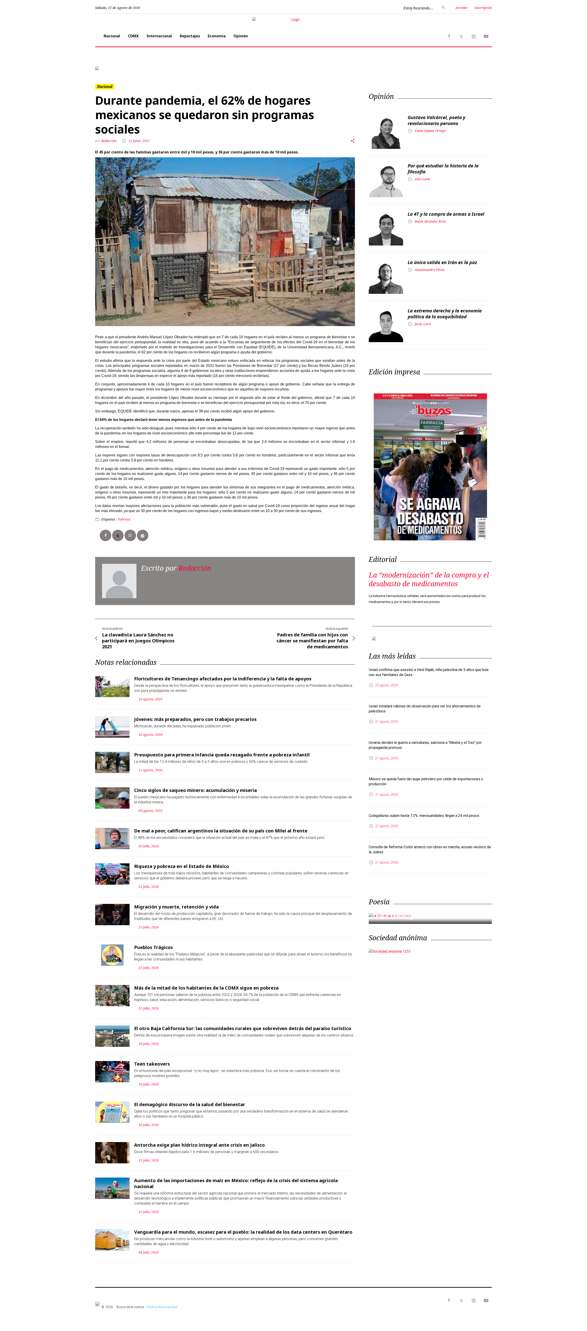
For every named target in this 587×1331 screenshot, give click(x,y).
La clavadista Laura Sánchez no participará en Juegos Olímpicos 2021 (138, 641)
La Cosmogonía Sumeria (418, 915)
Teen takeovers (152, 1064)
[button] (125, 68)
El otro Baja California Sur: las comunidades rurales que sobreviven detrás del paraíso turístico (242, 1028)
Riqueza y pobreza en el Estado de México (181, 866)
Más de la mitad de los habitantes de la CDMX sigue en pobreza (206, 988)
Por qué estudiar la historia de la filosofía (443, 169)
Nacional (112, 35)
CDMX (133, 35)
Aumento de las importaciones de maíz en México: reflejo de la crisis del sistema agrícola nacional (236, 1183)
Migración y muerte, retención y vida (176, 907)
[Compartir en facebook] (105, 535)
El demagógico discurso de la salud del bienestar (189, 1104)
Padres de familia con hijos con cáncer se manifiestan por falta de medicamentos (312, 641)
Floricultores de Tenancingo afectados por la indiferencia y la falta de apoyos (222, 679)
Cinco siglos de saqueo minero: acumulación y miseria (195, 790)
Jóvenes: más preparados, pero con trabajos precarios (195, 719)
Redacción (109, 141)
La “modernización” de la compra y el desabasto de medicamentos (429, 579)
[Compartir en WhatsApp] (130, 535)
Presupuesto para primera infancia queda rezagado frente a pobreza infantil (222, 755)
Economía (217, 35)
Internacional (159, 35)
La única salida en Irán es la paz (442, 262)
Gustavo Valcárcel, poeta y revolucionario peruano (436, 120)
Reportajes (190, 35)
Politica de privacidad (162, 1307)
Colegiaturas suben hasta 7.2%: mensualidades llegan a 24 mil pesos (424, 815)
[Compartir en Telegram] (142, 535)
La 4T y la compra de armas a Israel (446, 214)
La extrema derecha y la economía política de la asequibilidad (445, 314)
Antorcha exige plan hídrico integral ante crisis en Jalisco (199, 1145)
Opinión (240, 35)
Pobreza (124, 519)
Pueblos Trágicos (153, 947)
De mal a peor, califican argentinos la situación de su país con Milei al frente (220, 831)
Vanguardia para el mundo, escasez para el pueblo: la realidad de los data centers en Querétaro (243, 1232)
